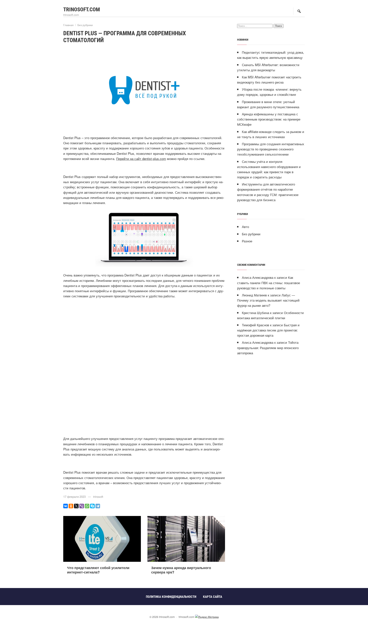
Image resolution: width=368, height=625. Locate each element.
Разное (247, 241)
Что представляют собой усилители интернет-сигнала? (98, 570)
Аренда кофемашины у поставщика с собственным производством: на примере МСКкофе (268, 119)
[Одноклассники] (71, 506)
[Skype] (92, 506)
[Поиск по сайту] (299, 11)
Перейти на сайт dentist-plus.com (141, 158)
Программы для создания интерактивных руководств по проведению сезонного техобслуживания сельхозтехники (270, 149)
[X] (76, 506)
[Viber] (81, 506)
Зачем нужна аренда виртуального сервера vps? (181, 570)
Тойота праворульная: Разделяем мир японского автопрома (268, 347)
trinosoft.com (81, 9)
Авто (245, 226)
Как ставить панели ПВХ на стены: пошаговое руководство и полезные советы (268, 282)
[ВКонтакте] (65, 506)
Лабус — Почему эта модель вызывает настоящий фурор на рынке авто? (268, 300)
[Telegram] (97, 506)
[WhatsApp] (87, 506)
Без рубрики (251, 233)
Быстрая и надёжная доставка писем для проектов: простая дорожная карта (268, 330)
